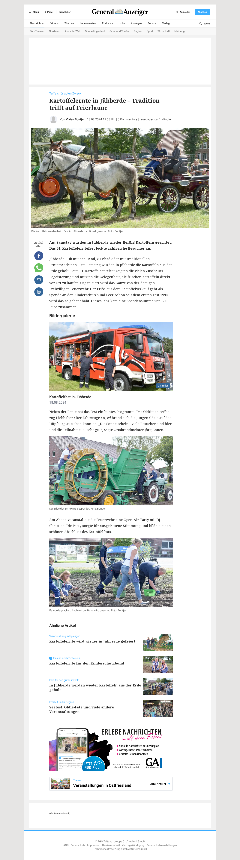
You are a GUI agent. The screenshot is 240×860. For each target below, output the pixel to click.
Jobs (122, 23)
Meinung (179, 31)
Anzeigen (136, 23)
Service (152, 23)
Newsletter (64, 12)
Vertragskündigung (133, 845)
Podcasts (107, 23)
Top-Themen (37, 31)
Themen (69, 23)
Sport (150, 31)
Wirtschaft (164, 31)
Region (138, 31)
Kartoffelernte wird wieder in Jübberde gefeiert (92, 641)
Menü (35, 12)
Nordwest (54, 31)
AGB (66, 845)
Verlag (166, 23)
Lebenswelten (88, 23)
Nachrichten (37, 23)
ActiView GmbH (137, 849)
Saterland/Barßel (119, 31)
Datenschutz (77, 845)
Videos (54, 23)
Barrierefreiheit (111, 845)
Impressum (93, 845)
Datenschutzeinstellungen (161, 845)
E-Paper (49, 12)
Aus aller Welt (72, 31)
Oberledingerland (95, 31)
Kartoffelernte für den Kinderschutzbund (86, 663)
